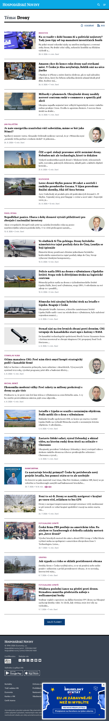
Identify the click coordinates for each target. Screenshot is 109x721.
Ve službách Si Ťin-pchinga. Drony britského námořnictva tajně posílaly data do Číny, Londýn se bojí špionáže (71, 244)
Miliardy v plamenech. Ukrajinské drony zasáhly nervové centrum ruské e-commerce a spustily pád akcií (70, 97)
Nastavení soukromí (41, 692)
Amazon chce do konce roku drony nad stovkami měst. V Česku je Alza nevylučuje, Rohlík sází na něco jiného (71, 67)
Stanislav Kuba (12, 355)
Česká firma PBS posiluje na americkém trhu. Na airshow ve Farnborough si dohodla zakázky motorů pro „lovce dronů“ (71, 530)
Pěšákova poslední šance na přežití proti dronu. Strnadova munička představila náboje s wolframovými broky (68, 592)
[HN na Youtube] (40, 660)
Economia (9, 692)
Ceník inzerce (10, 701)
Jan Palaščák (11, 124)
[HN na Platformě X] (20, 660)
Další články (54, 622)
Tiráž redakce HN (12, 688)
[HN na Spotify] (36, 660)
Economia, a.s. (21, 646)
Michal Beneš (11, 383)
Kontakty (8, 684)
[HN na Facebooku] (24, 660)
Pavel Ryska (10, 213)
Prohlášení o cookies (41, 688)
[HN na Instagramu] (28, 660)
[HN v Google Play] (14, 673)
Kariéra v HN (10, 696)
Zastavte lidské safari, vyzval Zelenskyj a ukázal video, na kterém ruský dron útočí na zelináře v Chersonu (68, 441)
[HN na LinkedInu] (32, 660)
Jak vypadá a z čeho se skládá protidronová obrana (70, 561)
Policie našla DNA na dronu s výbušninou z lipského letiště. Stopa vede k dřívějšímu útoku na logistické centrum (71, 274)
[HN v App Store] (32, 673)
